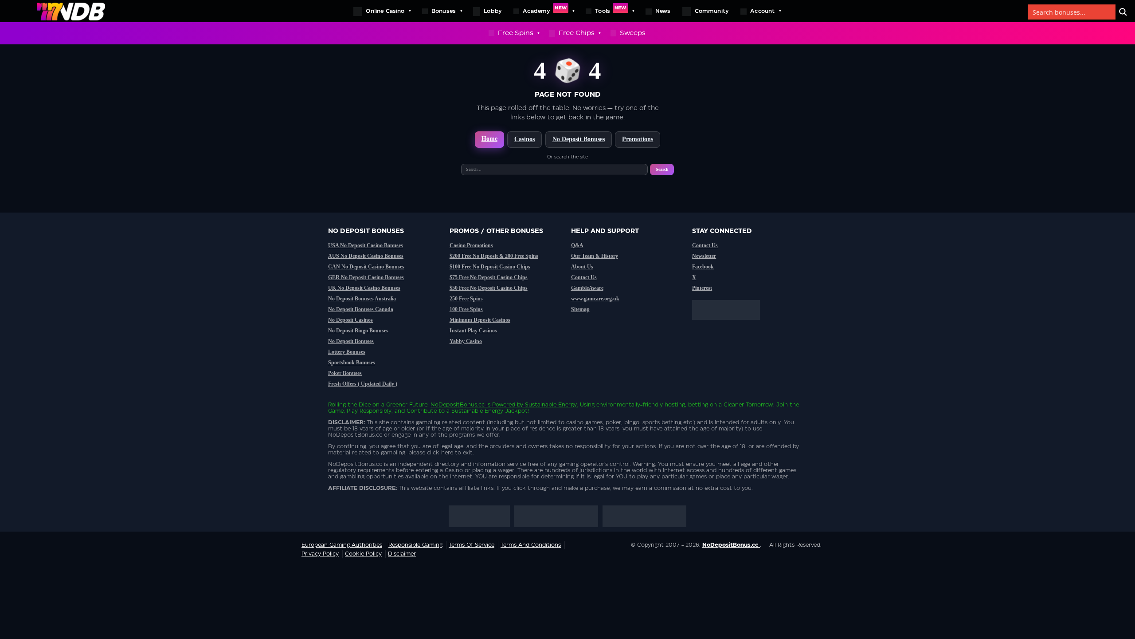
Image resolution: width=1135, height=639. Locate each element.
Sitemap (580, 309)
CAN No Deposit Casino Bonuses (366, 267)
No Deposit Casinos (350, 320)
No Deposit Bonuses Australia (362, 299)
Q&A (577, 245)
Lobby (493, 11)
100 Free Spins (466, 309)
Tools (610, 10)
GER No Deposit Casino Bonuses (366, 277)
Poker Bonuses (345, 373)
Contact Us (584, 277)
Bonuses (443, 11)
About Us (582, 267)
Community (712, 11)
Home (489, 138)
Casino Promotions (471, 245)
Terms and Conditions (531, 545)
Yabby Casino (466, 341)
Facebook (703, 267)
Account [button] (762, 11)
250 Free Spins (466, 299)
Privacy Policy (320, 553)
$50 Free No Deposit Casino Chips (489, 288)
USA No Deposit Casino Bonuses (365, 245)
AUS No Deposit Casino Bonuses (365, 256)
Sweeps (633, 33)
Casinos (524, 139)
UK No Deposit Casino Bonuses (364, 288)
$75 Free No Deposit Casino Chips (489, 277)
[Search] (1123, 12)
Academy (545, 10)
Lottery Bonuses (346, 352)
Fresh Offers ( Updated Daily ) (362, 384)
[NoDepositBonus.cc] (70, 11)
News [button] (663, 11)
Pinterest (702, 288)
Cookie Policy (363, 553)
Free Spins (515, 33)
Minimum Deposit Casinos (480, 320)
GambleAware (587, 288)
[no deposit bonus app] (730, 324)
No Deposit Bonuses (578, 139)
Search (662, 169)
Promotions (637, 139)
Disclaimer (402, 553)
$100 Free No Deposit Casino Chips (490, 267)
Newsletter (704, 256)
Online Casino (385, 11)
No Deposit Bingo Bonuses (358, 330)
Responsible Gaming (415, 545)
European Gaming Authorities (341, 545)
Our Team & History (594, 256)
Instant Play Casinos (473, 330)
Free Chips (577, 33)
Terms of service (471, 545)
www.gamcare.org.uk (595, 299)
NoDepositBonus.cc (458, 404)
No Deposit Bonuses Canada (360, 309)
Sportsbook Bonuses (351, 362)
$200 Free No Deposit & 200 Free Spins (494, 256)
